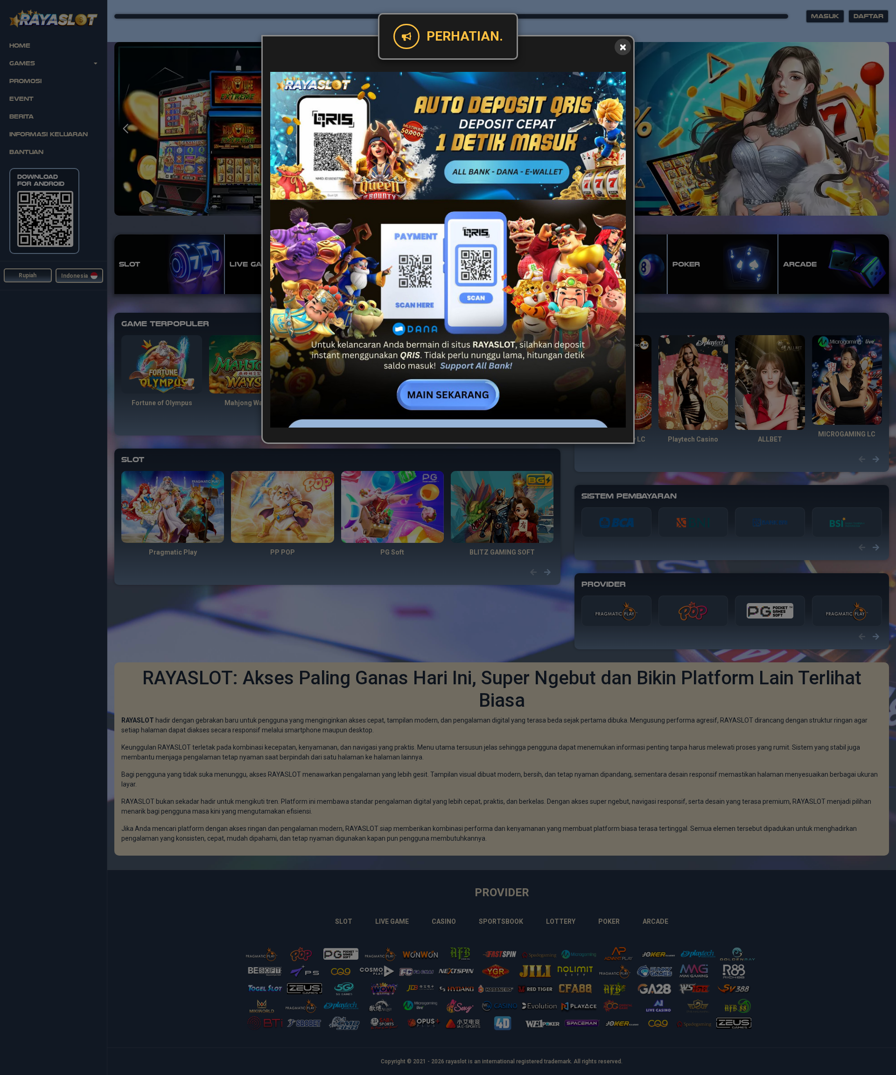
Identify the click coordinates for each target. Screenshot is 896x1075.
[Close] (623, 47)
